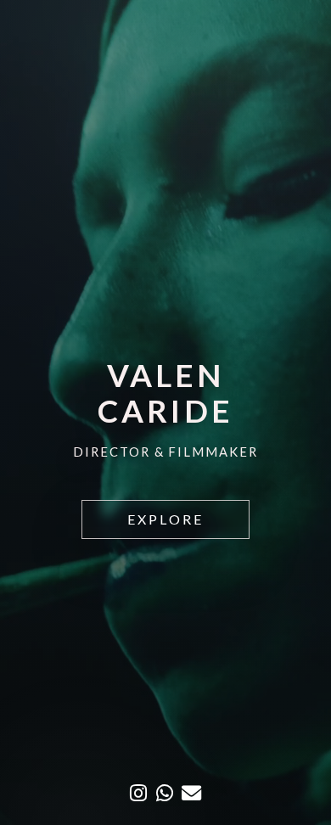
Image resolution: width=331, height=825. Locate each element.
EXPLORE (165, 519)
